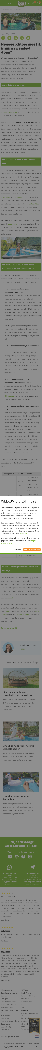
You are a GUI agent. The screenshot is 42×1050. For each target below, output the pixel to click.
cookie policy (24, 534)
